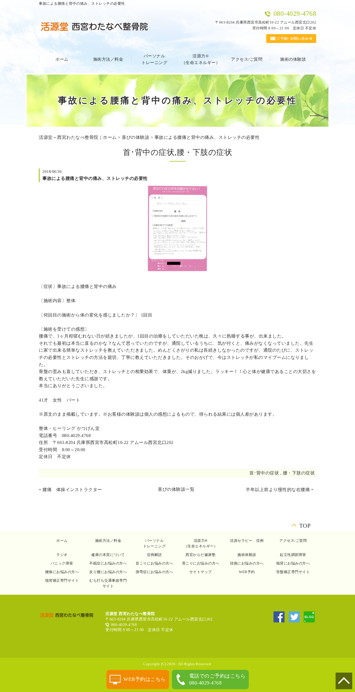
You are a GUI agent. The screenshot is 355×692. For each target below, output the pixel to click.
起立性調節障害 (293, 555)
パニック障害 (62, 563)
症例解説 (154, 555)
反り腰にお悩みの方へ (108, 572)
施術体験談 (246, 555)
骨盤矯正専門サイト (293, 572)
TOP (305, 524)
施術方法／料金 (108, 59)
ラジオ (62, 555)
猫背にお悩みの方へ (293, 563)
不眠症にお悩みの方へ (108, 563)
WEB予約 (247, 572)
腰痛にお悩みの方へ (62, 572)
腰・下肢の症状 (299, 473)
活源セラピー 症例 (247, 540)
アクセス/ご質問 (246, 59)
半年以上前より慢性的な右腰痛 (278, 489)
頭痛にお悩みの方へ (247, 563)
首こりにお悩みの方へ (154, 563)
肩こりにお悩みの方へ (200, 563)
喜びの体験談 (135, 137)
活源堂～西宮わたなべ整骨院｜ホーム (78, 137)
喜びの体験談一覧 (176, 489)
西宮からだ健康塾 (200, 555)
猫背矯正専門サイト (62, 580)
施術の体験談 (293, 59)
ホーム (62, 59)
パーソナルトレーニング (154, 59)
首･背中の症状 (264, 473)
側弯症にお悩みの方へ (154, 572)
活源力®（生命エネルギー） (200, 59)
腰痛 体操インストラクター (72, 489)
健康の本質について (108, 555)
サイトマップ (200, 572)
